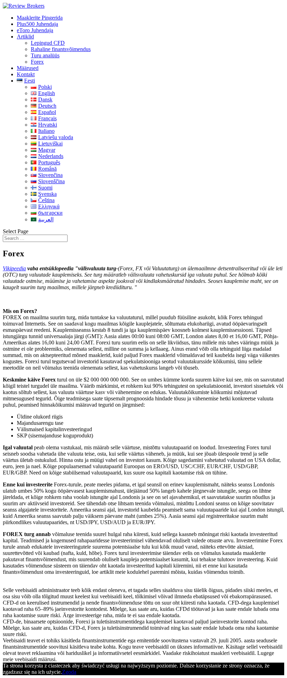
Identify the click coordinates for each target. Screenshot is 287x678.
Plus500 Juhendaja (37, 24)
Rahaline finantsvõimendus (61, 49)
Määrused (27, 68)
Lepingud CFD (48, 43)
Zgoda (69, 672)
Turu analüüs (45, 55)
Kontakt (26, 74)
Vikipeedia (14, 268)
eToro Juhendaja (35, 30)
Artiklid (25, 37)
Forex (37, 62)
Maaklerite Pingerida (40, 18)
